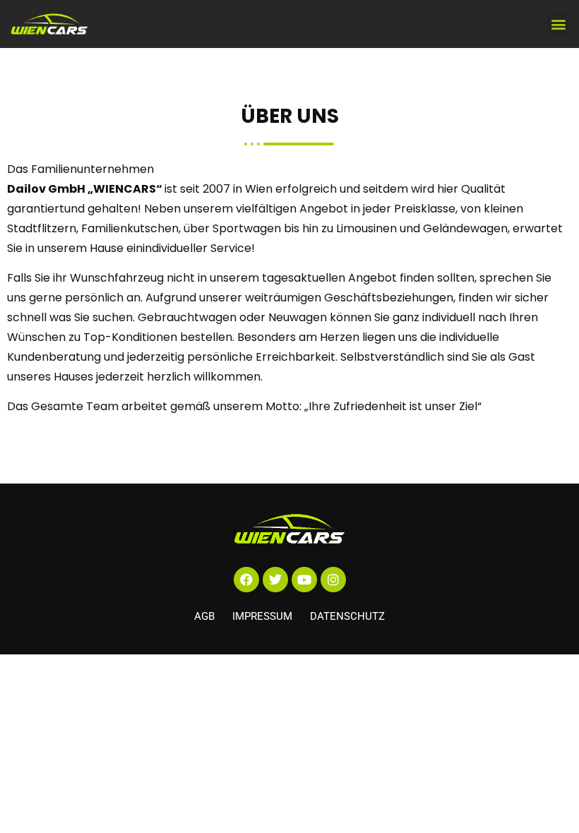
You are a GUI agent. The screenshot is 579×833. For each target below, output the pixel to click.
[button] (558, 23)
